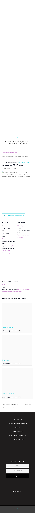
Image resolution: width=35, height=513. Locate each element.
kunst (8, 250)
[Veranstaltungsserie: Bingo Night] (19, 363)
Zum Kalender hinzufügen (14, 215)
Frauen (4, 250)
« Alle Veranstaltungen (9, 152)
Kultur (13, 246)
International (7, 246)
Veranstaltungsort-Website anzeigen (12, 291)
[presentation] (17, 314)
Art (2, 246)
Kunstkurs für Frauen (8, 239)
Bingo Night (5, 360)
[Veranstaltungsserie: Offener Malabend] (19, 330)
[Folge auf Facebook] (20, 499)
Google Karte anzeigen (24, 289)
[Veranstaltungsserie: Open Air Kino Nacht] (19, 397)
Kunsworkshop (6, 253)
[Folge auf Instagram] (13, 499)
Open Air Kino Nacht (8, 394)
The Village (21, 226)
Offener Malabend (7, 327)
